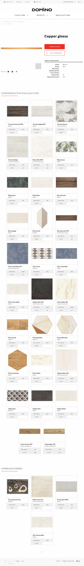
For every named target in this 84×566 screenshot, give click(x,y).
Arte (23, 561)
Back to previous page (7, 23)
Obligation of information (68, 561)
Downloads (19, 1)
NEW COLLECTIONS (63, 15)
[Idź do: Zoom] (38, 66)
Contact (27, 1)
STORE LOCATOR (9, 1)
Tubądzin (17, 561)
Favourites (38, 1)
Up (42, 552)
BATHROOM (7, 21)
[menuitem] (67, 2)
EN (78, 1)
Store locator (54, 46)
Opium (14, 21)
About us (58, 561)
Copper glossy (21, 21)
